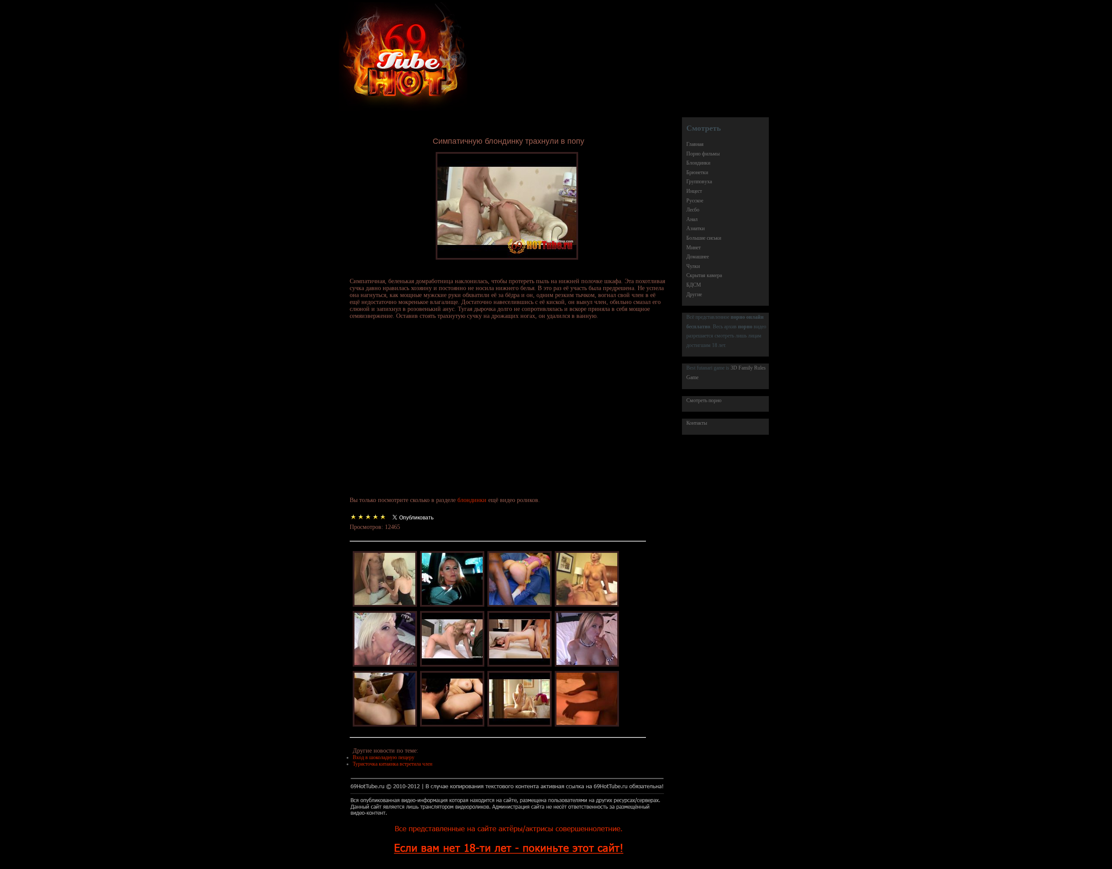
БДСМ (693, 285)
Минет (693, 248)
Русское (694, 201)
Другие (694, 294)
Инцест (694, 191)
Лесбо (692, 210)
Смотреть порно (703, 400)
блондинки (471, 500)
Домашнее (697, 257)
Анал (692, 219)
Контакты (696, 423)
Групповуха (699, 181)
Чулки (693, 266)
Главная (695, 144)
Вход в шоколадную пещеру (383, 757)
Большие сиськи (703, 238)
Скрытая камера (704, 275)
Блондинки (698, 163)
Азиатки (695, 228)
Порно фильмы (703, 154)
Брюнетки (697, 172)
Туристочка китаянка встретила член (392, 764)
